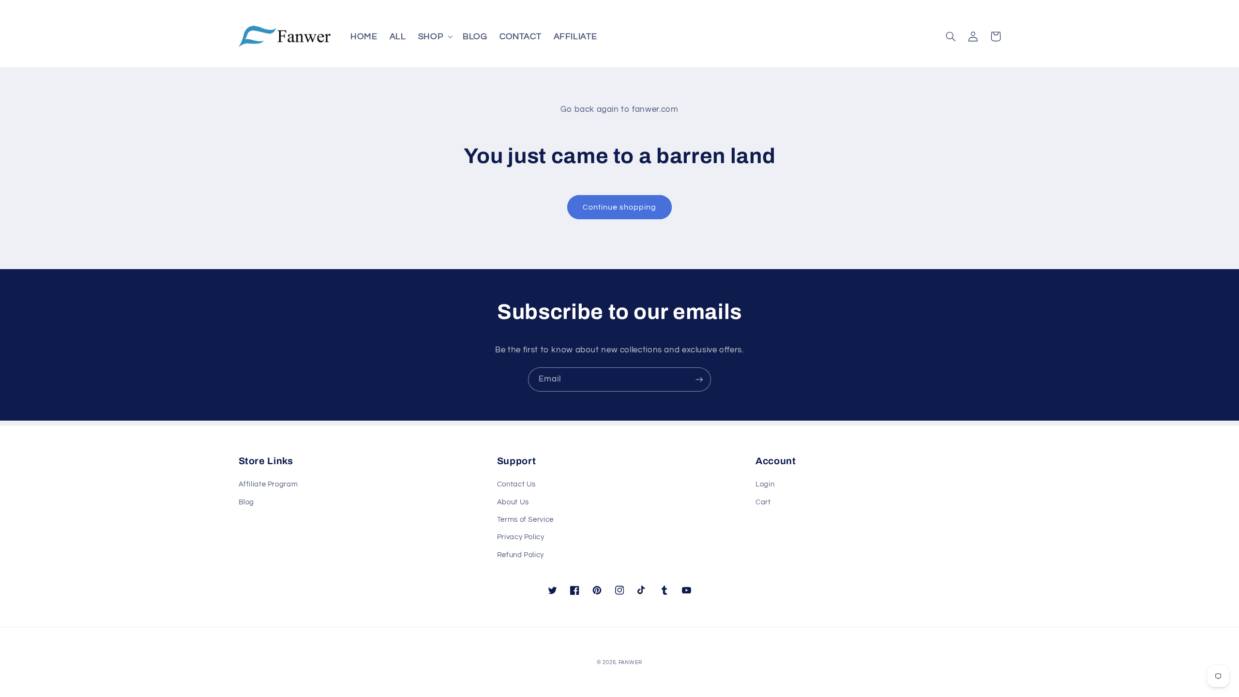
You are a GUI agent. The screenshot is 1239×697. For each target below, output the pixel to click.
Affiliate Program (268, 484)
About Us (513, 502)
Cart (763, 502)
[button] (434, 36)
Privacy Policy (520, 537)
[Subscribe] (699, 379)
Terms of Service (525, 519)
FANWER (630, 662)
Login (764, 484)
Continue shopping (620, 207)
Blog (247, 502)
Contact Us (516, 484)
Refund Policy (520, 555)
